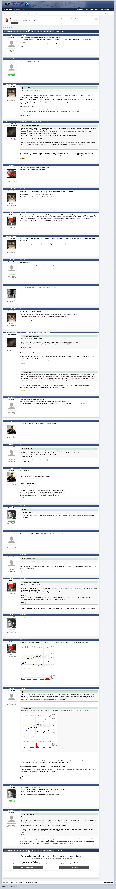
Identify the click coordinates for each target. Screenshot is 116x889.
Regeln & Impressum (21, 9)
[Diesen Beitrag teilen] (97, 35)
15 (29, 31)
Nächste (49, 31)
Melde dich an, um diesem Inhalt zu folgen (72, 18)
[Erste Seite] (5, 31)
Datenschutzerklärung (14, 886)
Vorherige (9, 31)
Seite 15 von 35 (59, 31)
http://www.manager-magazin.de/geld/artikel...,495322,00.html (38, 287)
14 (26, 31)
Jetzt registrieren (104, 9)
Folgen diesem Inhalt (89, 19)
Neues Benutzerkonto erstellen (28, 867)
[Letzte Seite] (53, 31)
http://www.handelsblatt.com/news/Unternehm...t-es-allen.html (37, 265)
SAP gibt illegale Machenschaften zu (30, 61)
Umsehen (8, 9)
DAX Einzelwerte (33, 20)
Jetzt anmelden (74, 867)
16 (32, 31)
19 (41, 31)
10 (14, 31)
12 (20, 31)
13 (23, 31)
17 (35, 31)
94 (96, 18)
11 (17, 31)
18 (38, 31)
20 (44, 31)
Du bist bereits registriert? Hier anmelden (86, 9)
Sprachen (4, 886)
